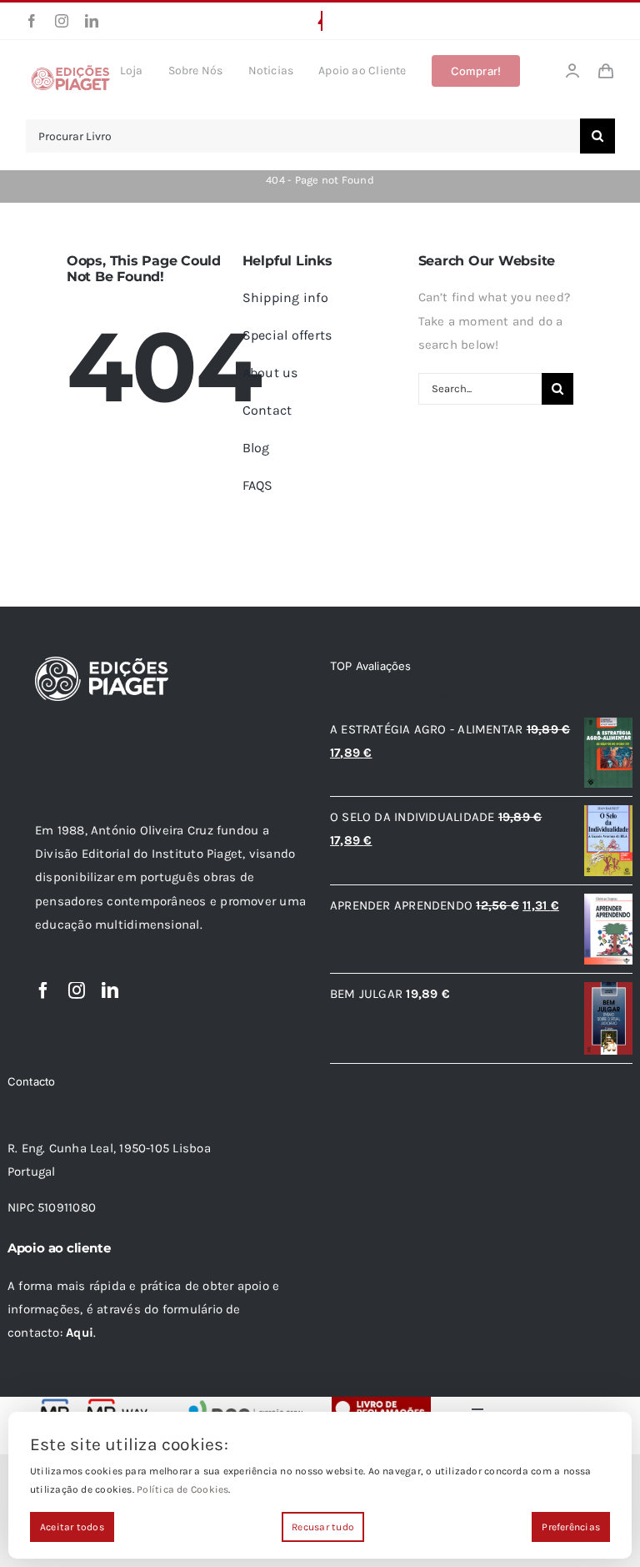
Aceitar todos (72, 1527)
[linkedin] (91, 21)
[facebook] (31, 21)
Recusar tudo (323, 1527)
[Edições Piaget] (70, 70)
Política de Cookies (182, 1489)
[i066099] (243, 1402)
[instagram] (61, 21)
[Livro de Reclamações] (381, 1402)
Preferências (571, 1527)
